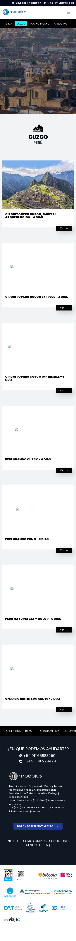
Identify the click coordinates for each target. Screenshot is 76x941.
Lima (9, 23)
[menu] (68, 12)
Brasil (29, 731)
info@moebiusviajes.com (24, 811)
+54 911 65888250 (28, 3)
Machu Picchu (39, 23)
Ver (62, 228)
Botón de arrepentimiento (35, 826)
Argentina (13, 731)
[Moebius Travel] (38, 776)
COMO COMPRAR (35, 841)
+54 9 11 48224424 (39, 761)
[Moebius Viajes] (15, 11)
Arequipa (60, 23)
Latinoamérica (48, 731)
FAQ (47, 845)
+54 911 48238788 (61, 3)
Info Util (14, 841)
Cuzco (21, 23)
